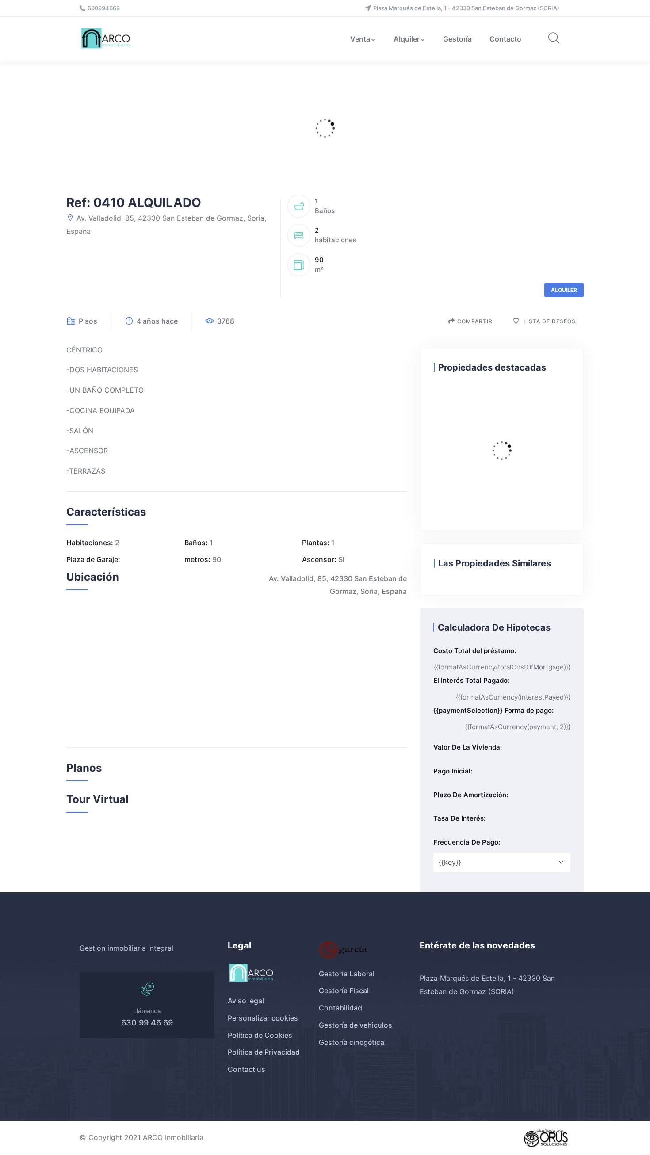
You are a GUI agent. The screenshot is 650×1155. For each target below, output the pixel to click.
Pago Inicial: (452, 771)
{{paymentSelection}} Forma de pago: (493, 710)
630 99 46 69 (147, 1022)
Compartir (475, 321)
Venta (360, 38)
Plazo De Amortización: (470, 795)
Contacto (505, 38)
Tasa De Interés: (459, 818)
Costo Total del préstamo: (474, 650)
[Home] (107, 39)
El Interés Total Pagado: (471, 680)
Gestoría (457, 38)
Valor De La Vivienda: (467, 747)
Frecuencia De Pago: (466, 842)
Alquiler (407, 38)
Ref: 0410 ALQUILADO (133, 202)
